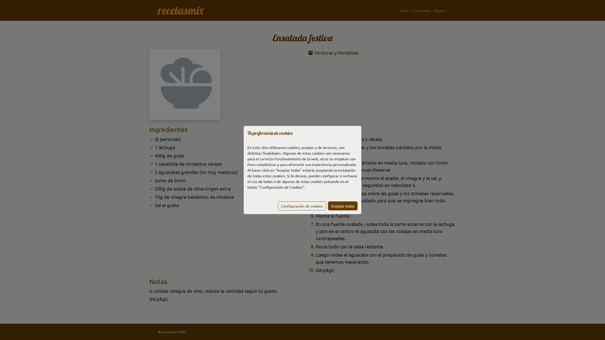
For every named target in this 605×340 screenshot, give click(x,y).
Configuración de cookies (302, 206)
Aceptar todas (342, 206)
